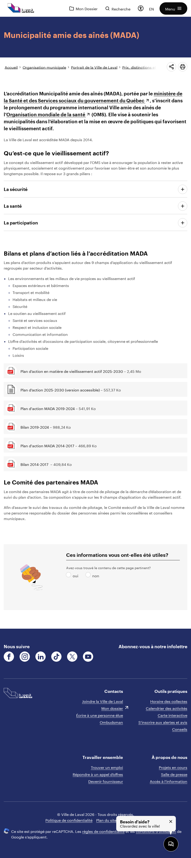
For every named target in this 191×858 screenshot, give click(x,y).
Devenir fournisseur (105, 781)
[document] (95, 323)
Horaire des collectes (168, 701)
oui (69, 575)
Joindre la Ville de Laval (102, 701)
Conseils (179, 729)
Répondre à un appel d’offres (98, 774)
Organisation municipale (44, 67)
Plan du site (106, 820)
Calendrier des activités (166, 708)
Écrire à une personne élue (99, 715)
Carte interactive (172, 715)
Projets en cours (173, 767)
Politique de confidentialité (68, 820)
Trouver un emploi (107, 767)
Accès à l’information (168, 781)
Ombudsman (111, 722)
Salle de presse (174, 774)
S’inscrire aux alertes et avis (162, 722)
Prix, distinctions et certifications (151, 67)
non (89, 575)
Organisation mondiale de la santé (45, 114)
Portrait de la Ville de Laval (94, 67)
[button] (173, 8)
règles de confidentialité (103, 831)
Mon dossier (112, 708)
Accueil (11, 67)
